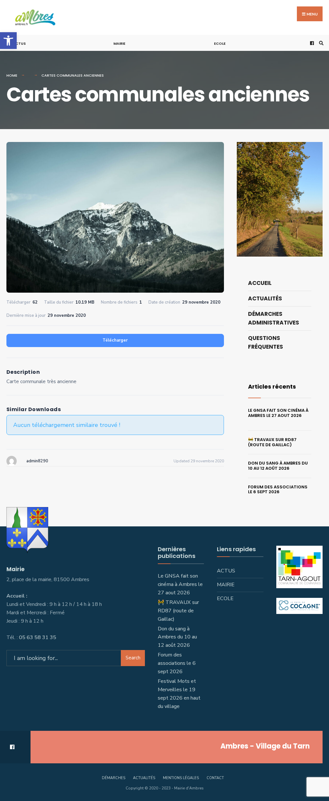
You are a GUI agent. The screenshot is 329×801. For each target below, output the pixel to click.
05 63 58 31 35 (37, 637)
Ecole (220, 43)
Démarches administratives (273, 318)
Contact (215, 778)
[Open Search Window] (320, 43)
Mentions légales (181, 778)
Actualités (265, 298)
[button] (8, 40)
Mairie (119, 43)
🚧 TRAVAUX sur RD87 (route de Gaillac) (272, 442)
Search (133, 658)
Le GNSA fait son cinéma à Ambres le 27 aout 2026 (278, 413)
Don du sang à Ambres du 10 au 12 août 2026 (278, 465)
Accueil (259, 283)
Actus (19, 43)
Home (11, 75)
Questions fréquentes (265, 342)
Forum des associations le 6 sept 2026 (277, 489)
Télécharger (115, 340)
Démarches (113, 778)
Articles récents (272, 386)
